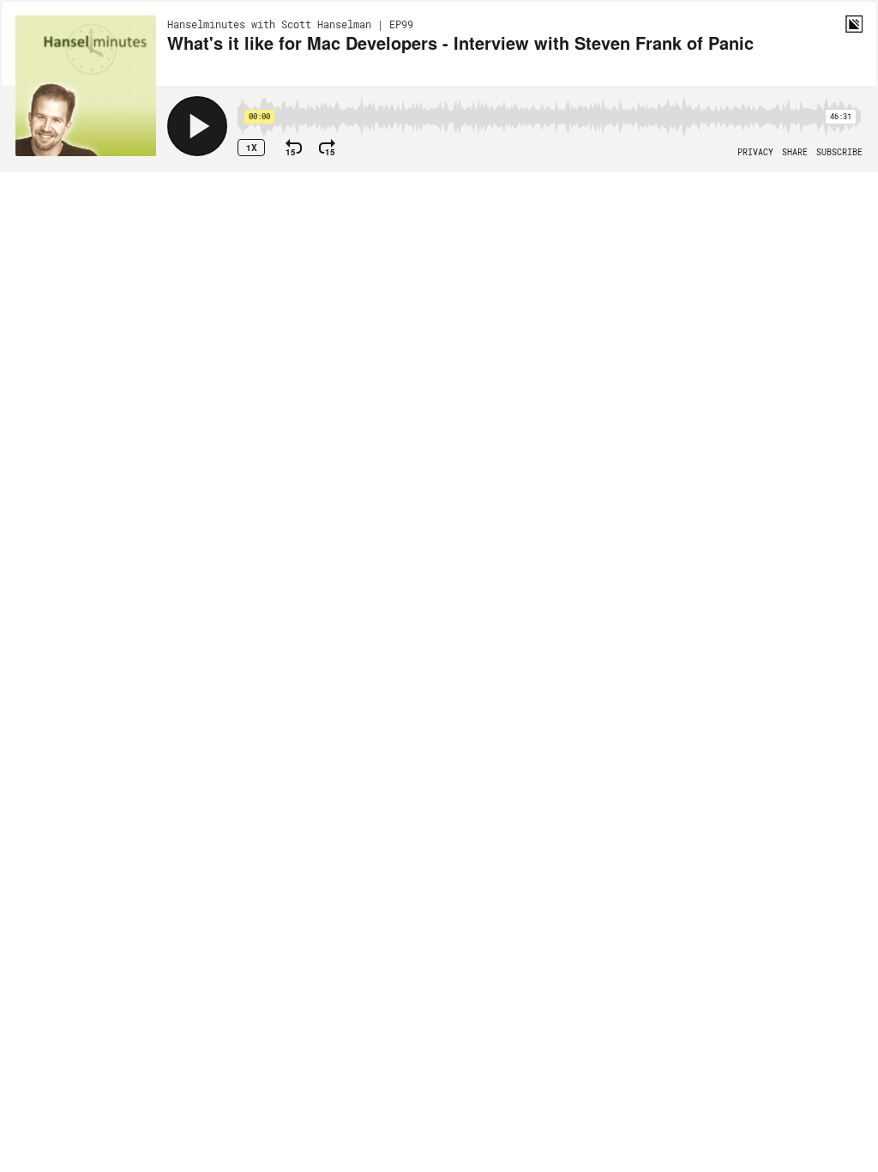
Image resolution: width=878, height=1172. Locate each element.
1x (251, 148)
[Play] (197, 126)
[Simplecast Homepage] (854, 24)
